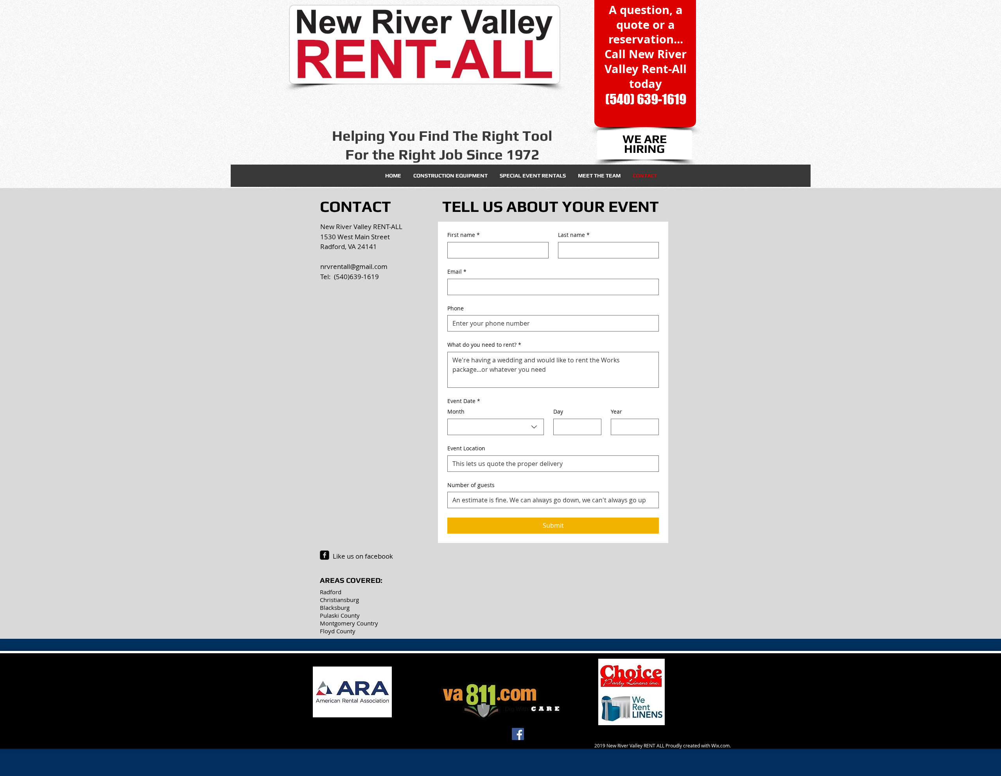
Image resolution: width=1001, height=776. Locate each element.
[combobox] (495, 427)
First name (463, 234)
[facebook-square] (324, 555)
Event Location (466, 448)
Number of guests (471, 485)
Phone (455, 308)
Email (456, 271)
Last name (574, 234)
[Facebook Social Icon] (518, 734)
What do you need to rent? (484, 344)
